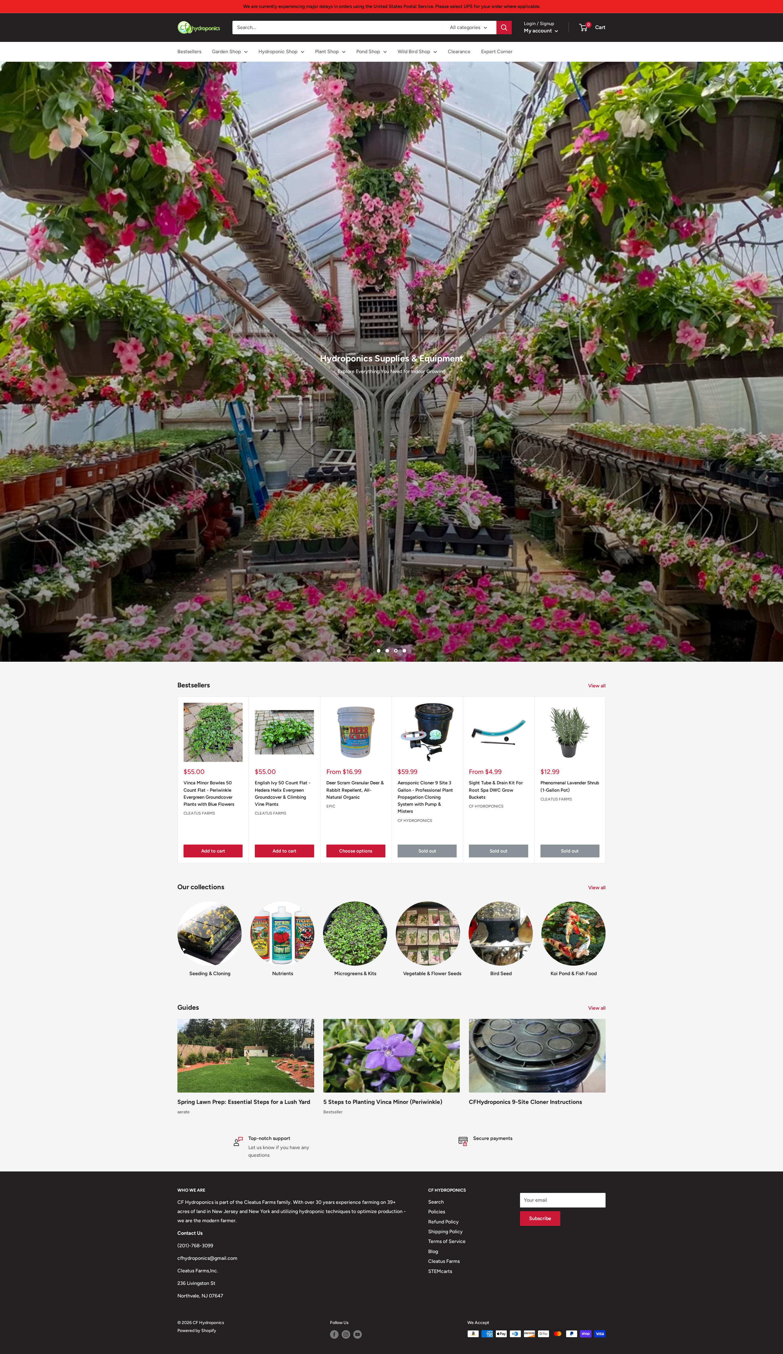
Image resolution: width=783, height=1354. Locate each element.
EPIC (330, 1250)
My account (538, 31)
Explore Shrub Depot (704, 606)
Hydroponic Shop (278, 51)
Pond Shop (368, 51)
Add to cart (213, 1294)
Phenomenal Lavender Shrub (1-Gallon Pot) (569, 1230)
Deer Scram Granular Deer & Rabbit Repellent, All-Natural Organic (355, 1234)
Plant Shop (327, 51)
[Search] (504, 27)
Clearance (459, 51)
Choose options (355, 1294)
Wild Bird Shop (414, 51)
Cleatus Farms (199, 1257)
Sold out (427, 1294)
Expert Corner (497, 51)
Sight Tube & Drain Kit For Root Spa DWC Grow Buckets (496, 1234)
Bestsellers (189, 51)
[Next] (605, 1223)
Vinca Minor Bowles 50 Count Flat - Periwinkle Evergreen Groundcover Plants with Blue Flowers (209, 1237)
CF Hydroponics (415, 1264)
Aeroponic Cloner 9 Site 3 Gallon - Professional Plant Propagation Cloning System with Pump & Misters (425, 1241)
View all (597, 1129)
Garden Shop (226, 51)
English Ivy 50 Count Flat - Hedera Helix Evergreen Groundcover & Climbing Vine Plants (282, 1237)
